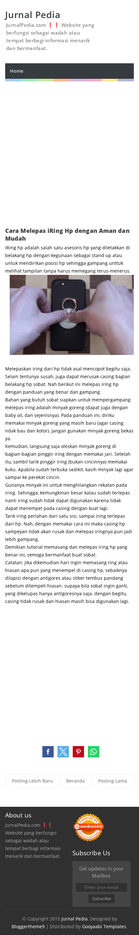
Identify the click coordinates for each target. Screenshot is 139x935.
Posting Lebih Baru (32, 781)
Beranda (75, 781)
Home (16, 71)
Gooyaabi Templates (104, 926)
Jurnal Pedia (74, 919)
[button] (48, 751)
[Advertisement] (69, 150)
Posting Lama (112, 781)
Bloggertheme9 (28, 926)
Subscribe (101, 898)
